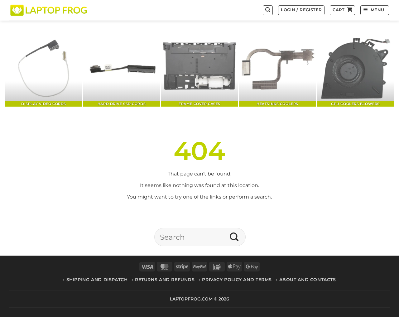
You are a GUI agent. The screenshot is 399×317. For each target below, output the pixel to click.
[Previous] (20, 69)
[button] (268, 10)
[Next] (378, 69)
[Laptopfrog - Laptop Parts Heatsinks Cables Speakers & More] (49, 10)
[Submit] (234, 237)
